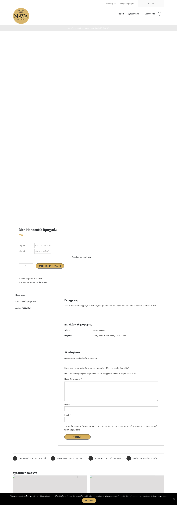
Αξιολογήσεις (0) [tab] (23, 308)
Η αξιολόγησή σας (73, 379)
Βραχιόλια (42, 282)
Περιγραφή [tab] (20, 295)
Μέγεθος (23, 251)
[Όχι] (173, 499)
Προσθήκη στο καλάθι (50, 266)
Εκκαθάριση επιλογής (81, 257)
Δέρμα (22, 245)
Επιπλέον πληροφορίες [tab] (25, 301)
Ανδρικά (34, 282)
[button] (159, 13)
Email (67, 415)
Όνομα (67, 404)
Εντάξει (89, 500)
